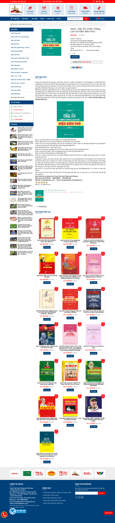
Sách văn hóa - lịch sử (18, 83)
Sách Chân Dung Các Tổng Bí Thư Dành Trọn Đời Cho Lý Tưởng (70, 383)
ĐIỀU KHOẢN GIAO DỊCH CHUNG (52, 498)
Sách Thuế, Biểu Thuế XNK (19, 61)
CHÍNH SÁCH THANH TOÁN (50, 495)
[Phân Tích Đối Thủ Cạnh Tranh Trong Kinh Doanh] (13, 181)
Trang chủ (16, 18)
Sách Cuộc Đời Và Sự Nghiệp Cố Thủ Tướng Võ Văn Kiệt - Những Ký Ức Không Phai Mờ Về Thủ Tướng (70, 277)
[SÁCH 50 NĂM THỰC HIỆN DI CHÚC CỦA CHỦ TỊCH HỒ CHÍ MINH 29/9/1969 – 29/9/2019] (47, 299)
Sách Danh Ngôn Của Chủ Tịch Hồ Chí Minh (47, 276)
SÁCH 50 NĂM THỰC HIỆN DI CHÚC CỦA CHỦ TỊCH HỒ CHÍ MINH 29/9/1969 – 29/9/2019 (47, 312)
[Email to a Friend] (77, 67)
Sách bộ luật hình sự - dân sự (20, 47)
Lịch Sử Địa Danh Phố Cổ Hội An (25, 173)
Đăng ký (102, 493)
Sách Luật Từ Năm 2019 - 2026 (20, 58)
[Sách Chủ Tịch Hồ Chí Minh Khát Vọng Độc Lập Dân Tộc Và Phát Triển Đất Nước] (93, 228)
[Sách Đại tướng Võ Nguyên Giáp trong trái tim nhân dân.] (47, 371)
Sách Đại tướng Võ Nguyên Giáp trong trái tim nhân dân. (47, 383)
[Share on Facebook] (73, 67)
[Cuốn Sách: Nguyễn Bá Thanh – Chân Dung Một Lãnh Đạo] (70, 406)
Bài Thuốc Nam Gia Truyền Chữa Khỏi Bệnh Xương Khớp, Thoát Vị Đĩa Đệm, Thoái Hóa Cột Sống (25, 212)
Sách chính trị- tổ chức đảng (20, 37)
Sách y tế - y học (16, 76)
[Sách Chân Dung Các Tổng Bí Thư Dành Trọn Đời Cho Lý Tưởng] (70, 371)
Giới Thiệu (34, 18)
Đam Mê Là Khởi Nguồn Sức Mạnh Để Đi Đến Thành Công (24, 187)
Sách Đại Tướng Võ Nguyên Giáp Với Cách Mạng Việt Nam (70, 311)
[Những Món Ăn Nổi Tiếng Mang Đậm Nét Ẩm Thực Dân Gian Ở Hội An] (13, 149)
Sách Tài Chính (15, 40)
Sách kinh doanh (16, 86)
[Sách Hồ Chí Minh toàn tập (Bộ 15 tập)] (93, 334)
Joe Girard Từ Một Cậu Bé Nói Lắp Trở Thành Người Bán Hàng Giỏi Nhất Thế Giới (25, 168)
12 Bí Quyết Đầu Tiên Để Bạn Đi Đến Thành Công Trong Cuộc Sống (25, 200)
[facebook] (93, 1)
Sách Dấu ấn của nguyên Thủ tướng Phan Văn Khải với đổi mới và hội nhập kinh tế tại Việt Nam (47, 455)
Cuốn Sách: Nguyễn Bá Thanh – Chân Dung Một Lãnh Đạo (70, 419)
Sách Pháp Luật (15, 33)
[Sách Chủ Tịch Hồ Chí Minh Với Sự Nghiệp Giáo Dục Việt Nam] (93, 264)
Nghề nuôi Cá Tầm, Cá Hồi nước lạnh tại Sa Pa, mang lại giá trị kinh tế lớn (25, 143)
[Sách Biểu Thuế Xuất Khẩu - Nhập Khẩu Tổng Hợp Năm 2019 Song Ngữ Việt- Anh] (13, 193)
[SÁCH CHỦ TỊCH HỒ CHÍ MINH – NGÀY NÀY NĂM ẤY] (47, 228)
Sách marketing (15, 93)
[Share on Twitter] (75, 67)
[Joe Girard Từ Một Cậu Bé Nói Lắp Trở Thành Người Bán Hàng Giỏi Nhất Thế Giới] (13, 168)
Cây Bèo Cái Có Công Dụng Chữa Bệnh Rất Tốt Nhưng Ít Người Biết (25, 226)
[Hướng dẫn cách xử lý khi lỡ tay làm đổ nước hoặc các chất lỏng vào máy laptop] (13, 129)
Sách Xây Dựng (15, 65)
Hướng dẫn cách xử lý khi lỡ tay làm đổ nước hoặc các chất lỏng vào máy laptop (25, 129)
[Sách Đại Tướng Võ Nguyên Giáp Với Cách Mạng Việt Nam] (70, 299)
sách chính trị (43, 206)
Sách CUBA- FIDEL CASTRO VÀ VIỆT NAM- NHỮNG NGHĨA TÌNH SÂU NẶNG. (93, 420)
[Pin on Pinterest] (79, 67)
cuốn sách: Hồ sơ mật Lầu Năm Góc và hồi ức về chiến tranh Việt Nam (93, 311)
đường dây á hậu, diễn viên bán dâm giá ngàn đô (25, 154)
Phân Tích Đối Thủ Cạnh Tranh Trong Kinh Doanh (25, 180)
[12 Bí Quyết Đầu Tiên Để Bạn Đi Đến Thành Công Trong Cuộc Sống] (13, 200)
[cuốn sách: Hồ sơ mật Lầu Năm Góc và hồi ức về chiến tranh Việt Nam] (93, 299)
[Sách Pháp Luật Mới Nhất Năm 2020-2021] (13, 161)
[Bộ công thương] (18, 511)
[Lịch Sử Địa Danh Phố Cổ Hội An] (13, 175)
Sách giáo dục (15, 54)
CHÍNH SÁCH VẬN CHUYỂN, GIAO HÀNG (54, 500)
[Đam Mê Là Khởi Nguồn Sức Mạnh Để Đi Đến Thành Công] (13, 187)
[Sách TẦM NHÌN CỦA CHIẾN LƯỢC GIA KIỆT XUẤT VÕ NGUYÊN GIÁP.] (47, 406)
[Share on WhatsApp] (71, 67)
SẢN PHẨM (14, 124)
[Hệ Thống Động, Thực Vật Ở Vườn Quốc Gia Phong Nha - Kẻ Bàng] (13, 253)
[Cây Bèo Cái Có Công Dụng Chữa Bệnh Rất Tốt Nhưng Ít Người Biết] (13, 226)
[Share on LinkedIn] (81, 67)
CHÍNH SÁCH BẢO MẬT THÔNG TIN (53, 503)
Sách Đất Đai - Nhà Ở (17, 69)
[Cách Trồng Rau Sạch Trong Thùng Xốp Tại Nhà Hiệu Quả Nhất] (13, 206)
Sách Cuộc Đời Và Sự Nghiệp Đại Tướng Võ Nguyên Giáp (70, 241)
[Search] (86, 18)
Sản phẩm (25, 18)
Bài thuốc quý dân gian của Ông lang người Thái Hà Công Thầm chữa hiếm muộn (25, 232)
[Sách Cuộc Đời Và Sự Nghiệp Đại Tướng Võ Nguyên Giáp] (70, 228)
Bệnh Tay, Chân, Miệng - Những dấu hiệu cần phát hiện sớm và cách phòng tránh (25, 219)
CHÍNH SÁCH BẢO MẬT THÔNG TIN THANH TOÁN (57, 492)
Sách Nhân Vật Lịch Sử (25, 24)
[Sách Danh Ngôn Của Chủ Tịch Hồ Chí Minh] (47, 264)
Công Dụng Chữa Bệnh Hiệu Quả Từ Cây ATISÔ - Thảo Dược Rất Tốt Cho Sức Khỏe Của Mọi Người (25, 246)
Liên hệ (42, 18)
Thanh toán (50, 18)
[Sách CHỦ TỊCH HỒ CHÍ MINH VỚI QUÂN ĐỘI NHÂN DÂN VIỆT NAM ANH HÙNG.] (93, 371)
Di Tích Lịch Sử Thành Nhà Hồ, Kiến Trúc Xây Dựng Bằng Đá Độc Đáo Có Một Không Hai (24, 239)
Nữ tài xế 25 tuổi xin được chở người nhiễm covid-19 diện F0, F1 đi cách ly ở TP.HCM (25, 136)
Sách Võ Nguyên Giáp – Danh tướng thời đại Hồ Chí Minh (47, 347)
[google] (99, 1)
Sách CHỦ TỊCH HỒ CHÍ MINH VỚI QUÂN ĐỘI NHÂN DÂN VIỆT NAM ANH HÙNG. (93, 384)
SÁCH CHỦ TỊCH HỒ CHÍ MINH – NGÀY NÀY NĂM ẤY (47, 241)
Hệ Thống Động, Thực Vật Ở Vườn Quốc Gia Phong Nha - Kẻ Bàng (25, 253)
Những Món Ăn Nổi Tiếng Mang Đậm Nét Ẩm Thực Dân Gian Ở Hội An (25, 149)
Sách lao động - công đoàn (19, 72)
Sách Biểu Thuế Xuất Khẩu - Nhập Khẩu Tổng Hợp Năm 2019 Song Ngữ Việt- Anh (25, 193)
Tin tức (58, 18)
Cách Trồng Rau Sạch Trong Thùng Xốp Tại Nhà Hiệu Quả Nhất (25, 206)
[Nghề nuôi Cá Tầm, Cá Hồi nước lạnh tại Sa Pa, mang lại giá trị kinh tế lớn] (13, 143)
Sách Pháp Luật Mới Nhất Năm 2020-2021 (25, 160)
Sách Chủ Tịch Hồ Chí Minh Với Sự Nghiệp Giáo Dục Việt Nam (93, 276)
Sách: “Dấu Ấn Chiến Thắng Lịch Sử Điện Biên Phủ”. (85, 30)
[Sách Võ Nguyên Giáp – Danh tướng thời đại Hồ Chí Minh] (47, 334)
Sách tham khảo (16, 90)
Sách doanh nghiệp (17, 51)
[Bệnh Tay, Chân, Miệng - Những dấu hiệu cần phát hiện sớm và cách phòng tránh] (13, 219)
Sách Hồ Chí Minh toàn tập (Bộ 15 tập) (94, 347)
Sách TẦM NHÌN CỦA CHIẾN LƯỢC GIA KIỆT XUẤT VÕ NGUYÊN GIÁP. (46, 419)
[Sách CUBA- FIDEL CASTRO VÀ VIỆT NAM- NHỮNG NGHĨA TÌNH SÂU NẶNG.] (93, 406)
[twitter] (96, 1)
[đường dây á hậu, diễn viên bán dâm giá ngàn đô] (13, 155)
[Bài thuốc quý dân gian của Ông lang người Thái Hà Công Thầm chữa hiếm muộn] (13, 232)
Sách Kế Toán (15, 44)
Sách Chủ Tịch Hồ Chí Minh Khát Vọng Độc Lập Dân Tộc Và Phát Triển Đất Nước (93, 242)
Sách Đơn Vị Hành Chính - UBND (20, 79)
